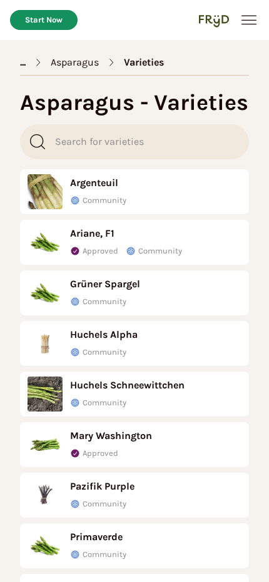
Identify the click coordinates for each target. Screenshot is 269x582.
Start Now (44, 19)
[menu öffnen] (249, 20)
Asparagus (75, 62)
